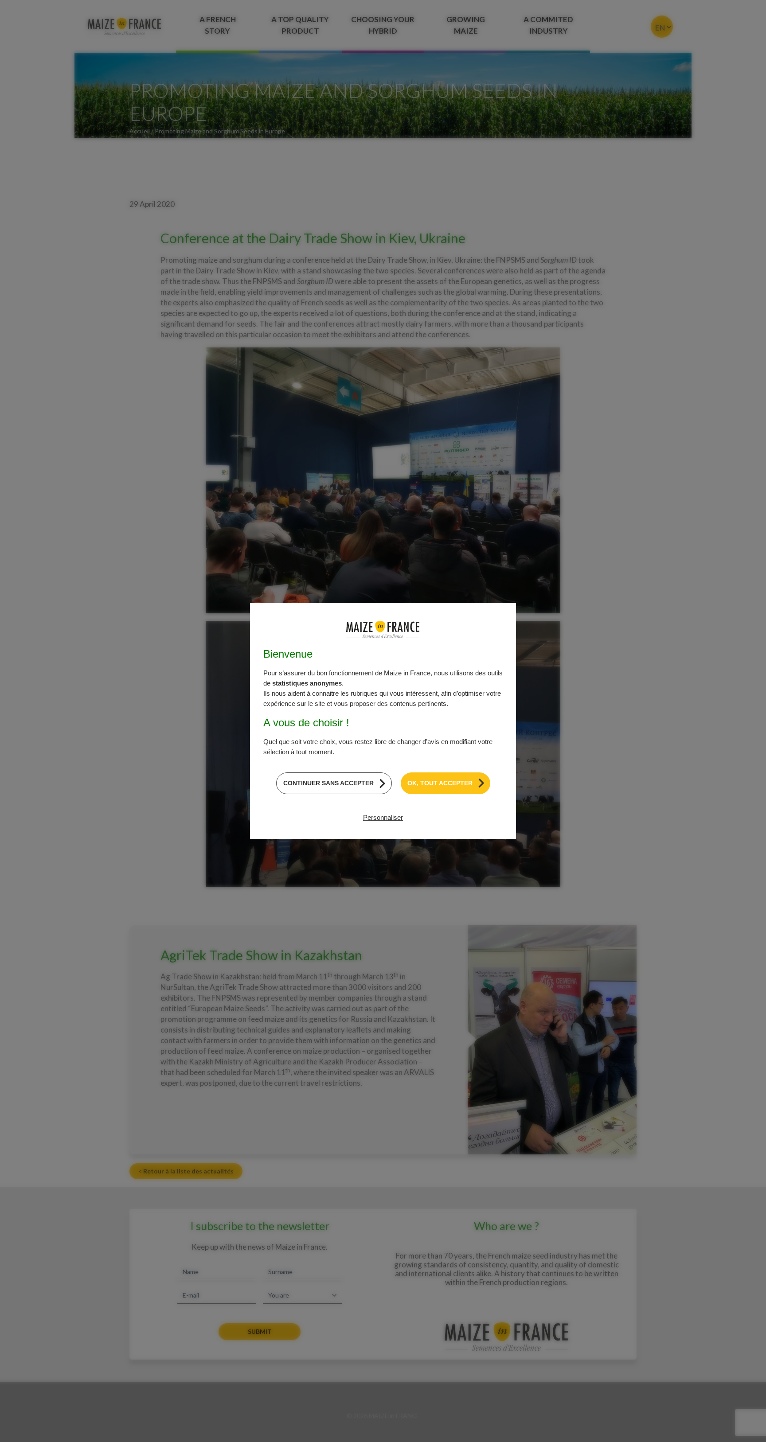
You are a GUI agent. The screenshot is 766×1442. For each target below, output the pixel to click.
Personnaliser (383, 817)
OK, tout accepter (440, 783)
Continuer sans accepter (328, 783)
